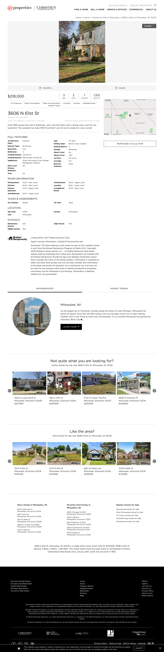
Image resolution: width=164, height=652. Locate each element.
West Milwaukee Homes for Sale (129, 512)
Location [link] (67, 103)
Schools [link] (77, 103)
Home (82, 581)
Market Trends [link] (54, 106)
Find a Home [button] (81, 9)
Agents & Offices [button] (117, 9)
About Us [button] (151, 9)
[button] (130, 117)
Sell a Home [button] (97, 9)
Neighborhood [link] (89, 103)
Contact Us (146, 588)
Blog (82, 596)
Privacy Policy (147, 591)
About (82, 584)
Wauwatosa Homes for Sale (127, 521)
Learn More (70, 327)
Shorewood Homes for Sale (127, 509)
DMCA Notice (147, 596)
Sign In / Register (141, 5)
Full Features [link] (16, 103)
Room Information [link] (32, 103)
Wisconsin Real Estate (20, 591)
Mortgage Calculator (130, 144)
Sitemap (142, 643)
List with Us (147, 586)
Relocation (84, 591)
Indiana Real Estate (19, 586)
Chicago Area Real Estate (21, 584)
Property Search (87, 586)
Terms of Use (147, 593)
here (115, 649)
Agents (145, 584)
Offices (145, 581)
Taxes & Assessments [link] (52, 103)
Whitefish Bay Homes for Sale (128, 518)
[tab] (45, 288)
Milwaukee (41, 121)
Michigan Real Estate (19, 588)
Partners (83, 593)
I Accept (139, 648)
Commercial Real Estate (20, 581)
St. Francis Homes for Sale (127, 515)
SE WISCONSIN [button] (117, 5)
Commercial (136, 9)
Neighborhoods (86, 588)
